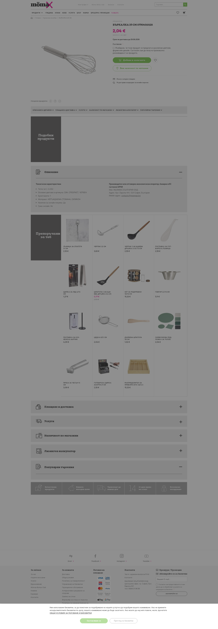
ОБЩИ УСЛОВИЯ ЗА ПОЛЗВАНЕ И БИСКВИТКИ (71, 613)
